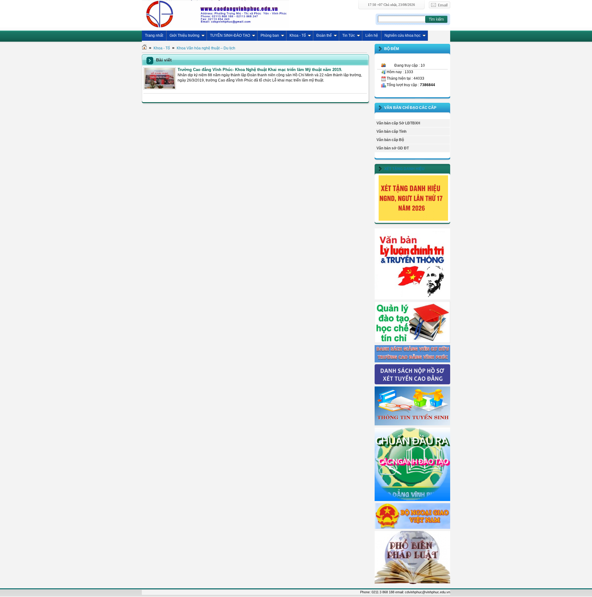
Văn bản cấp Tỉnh (391, 131)
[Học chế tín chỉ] (412, 342)
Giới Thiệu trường (184, 35)
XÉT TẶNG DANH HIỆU (404, 169)
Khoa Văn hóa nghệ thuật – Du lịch (206, 48)
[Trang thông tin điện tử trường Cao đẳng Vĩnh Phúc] (215, 14)
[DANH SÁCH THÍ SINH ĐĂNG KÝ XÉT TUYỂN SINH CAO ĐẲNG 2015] (412, 383)
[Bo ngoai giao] (412, 527)
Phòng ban (270, 35)
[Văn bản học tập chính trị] (412, 298)
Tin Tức (348, 35)
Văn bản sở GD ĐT (392, 148)
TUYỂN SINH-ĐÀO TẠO (230, 35)
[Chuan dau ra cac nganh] (412, 500)
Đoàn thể (324, 35)
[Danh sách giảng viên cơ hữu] (412, 361)
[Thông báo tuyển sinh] (412, 424)
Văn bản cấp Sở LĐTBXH (398, 123)
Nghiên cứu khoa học (402, 35)
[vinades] (412, 583)
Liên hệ (371, 35)
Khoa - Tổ (298, 35)
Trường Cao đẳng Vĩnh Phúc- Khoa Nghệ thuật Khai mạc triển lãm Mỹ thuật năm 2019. (260, 69)
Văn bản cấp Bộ (390, 140)
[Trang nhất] (144, 48)
